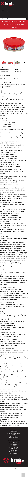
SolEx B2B (14, 468)
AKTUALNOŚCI (22, 21)
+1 (24, 63)
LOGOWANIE (14, 28)
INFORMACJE (12, 24)
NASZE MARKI (14, 21)
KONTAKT (6, 24)
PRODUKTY (7, 21)
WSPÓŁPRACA (20, 24)
